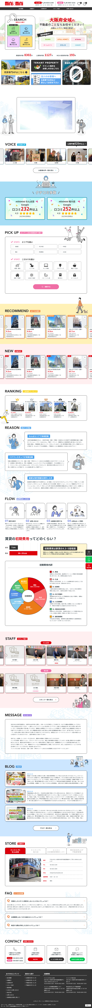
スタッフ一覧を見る (46, 700)
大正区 (64, 252)
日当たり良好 (31, 278)
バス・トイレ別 (46, 278)
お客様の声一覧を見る (46, 170)
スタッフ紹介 (56, 8)
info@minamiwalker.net (56, 873)
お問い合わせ (69, 8)
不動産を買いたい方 (31, 983)
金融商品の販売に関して (13, 997)
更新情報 (9, 987)
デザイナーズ (60, 268)
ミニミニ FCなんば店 (15, 851)
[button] (5, 156)
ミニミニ (56, 851)
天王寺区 (41, 246)
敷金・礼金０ (74, 268)
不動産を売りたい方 (31, 985)
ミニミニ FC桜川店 (36, 851)
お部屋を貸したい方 (31, 980)
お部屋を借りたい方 (31, 978)
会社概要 (21, 8)
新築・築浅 (17, 268)
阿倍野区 (41, 252)
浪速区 (17, 246)
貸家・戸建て (17, 278)
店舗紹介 (32, 8)
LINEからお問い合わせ (77, 959)
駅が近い (60, 278)
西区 (16, 252)
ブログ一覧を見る (46, 828)
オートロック (74, 278)
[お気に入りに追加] (1, 317)
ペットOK (31, 268)
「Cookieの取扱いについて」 (15, 1006)
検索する (47, 287)
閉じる (88, 1005)
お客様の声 (44, 8)
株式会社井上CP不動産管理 (76, 851)
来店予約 (35, 959)
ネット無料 (46, 268)
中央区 (64, 246)
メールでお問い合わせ (56, 959)
